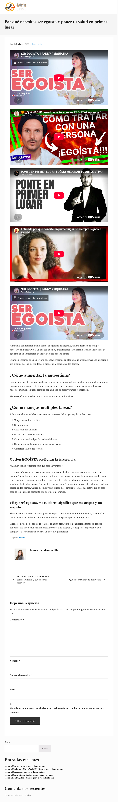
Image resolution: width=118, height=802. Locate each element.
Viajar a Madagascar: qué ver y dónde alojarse (25, 772)
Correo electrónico (21, 675)
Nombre (15, 660)
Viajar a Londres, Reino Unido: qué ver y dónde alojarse (29, 778)
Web (12, 689)
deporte (22, 537)
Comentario (17, 619)
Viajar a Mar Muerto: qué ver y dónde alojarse (25, 766)
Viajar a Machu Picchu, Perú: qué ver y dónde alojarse (29, 775)
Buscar (8, 742)
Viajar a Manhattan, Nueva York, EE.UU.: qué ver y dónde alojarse (34, 769)
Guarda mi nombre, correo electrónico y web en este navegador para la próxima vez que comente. (57, 710)
